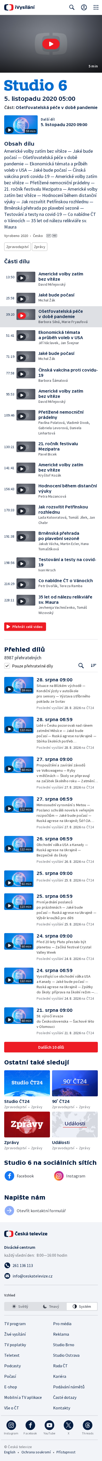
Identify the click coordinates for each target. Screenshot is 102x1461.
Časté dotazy (64, 1397)
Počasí (10, 1376)
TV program (15, 1323)
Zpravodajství (17, 246)
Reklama (61, 1334)
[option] (20, 1306)
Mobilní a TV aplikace (23, 1397)
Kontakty (61, 1407)
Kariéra (59, 1376)
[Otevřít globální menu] (96, 7)
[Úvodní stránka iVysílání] (19, 7)
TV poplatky (15, 1344)
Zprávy (39, 246)
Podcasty (12, 1365)
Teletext (12, 1355)
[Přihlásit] (84, 7)
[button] (51, 44)
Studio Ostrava (66, 1355)
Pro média (62, 1323)
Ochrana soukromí (36, 1452)
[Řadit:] (93, 665)
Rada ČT (60, 1365)
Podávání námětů (68, 1386)
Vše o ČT (11, 1407)
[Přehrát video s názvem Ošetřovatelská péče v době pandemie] (51, 44)
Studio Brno (63, 1344)
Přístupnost (65, 1452)
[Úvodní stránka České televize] (26, 1234)
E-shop (10, 1386)
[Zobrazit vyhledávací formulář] (72, 7)
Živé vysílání (15, 1334)
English (9, 1452)
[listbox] (51, 1306)
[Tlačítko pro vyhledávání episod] (81, 666)
